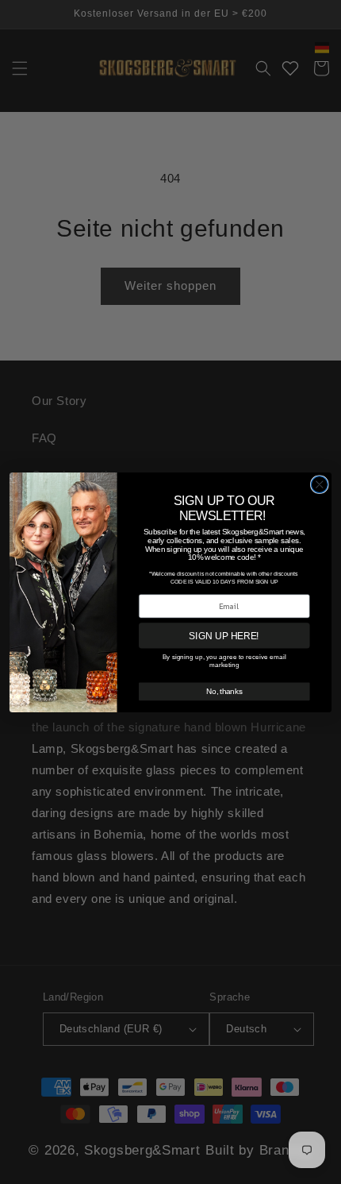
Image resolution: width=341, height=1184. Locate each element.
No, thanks (224, 691)
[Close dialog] (319, 484)
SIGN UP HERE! (224, 635)
